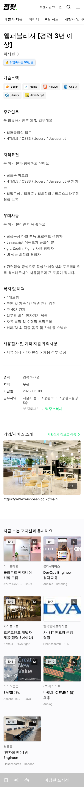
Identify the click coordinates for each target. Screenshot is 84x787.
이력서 (34, 19)
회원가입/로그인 (51, 7)
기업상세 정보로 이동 (61, 434)
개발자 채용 (13, 19)
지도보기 (33, 408)
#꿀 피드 (52, 19)
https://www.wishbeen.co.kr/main (30, 499)
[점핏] (10, 7)
